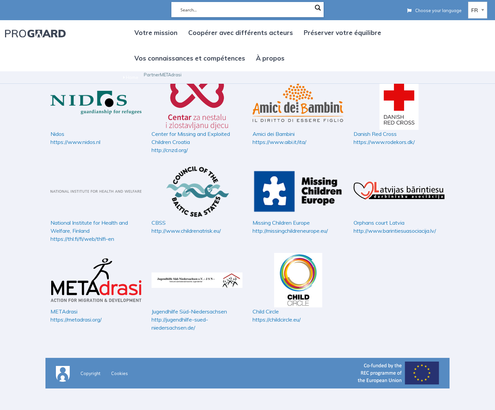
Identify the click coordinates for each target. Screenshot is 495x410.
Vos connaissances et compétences (189, 58)
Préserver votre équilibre (342, 33)
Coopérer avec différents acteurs (240, 33)
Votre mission (155, 33)
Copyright (90, 373)
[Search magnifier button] (318, 7)
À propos (270, 58)
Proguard (35, 33)
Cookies (119, 373)
